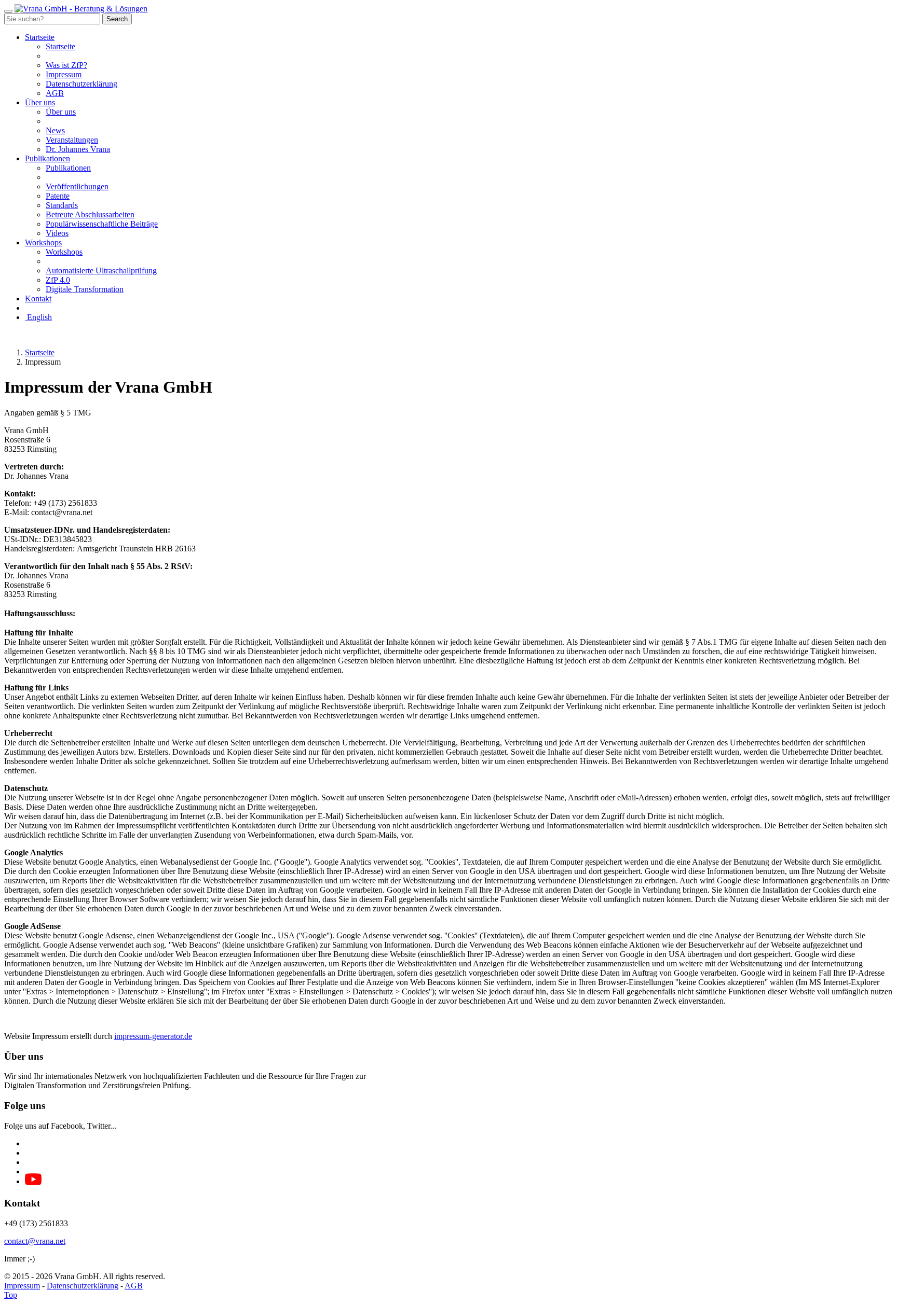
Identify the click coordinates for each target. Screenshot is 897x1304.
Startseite (40, 37)
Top (10, 1295)
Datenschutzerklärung (81, 83)
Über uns (40, 102)
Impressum (63, 74)
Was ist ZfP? (66, 65)
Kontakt (38, 298)
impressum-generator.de (153, 1036)
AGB (55, 93)
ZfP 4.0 (58, 279)
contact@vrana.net (34, 1241)
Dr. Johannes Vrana (78, 149)
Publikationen (47, 158)
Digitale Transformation (85, 289)
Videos (57, 233)
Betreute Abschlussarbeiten (90, 214)
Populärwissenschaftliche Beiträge (102, 223)
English (38, 317)
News (55, 130)
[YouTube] (33, 1182)
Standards (62, 205)
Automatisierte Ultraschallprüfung (101, 270)
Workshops (43, 242)
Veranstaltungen (72, 139)
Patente (58, 195)
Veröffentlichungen (77, 186)
